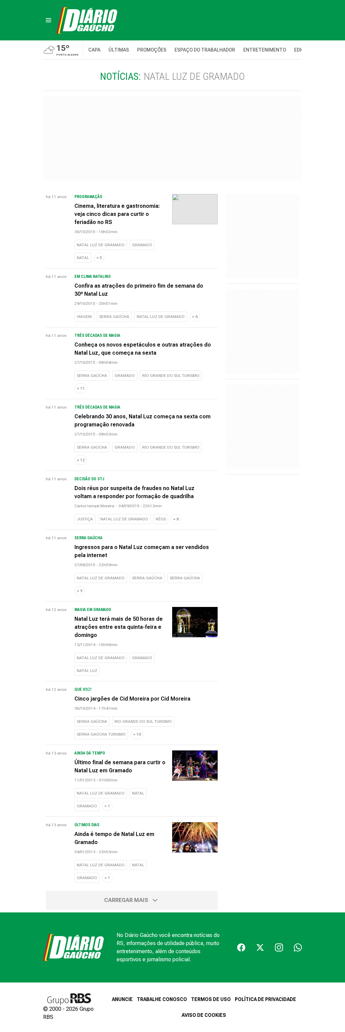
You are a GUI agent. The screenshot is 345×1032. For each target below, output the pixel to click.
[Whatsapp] (298, 947)
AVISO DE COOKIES (204, 1015)
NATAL (83, 257)
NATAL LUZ (87, 670)
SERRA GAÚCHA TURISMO (101, 734)
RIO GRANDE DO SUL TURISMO (170, 375)
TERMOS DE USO (211, 999)
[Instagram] (279, 947)
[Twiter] (260, 947)
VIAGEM (84, 316)
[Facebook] (241, 947)
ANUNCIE (122, 999)
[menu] (48, 20)
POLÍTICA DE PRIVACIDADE (265, 999)
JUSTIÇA (85, 519)
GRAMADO (142, 245)
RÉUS (161, 519)
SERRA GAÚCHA (114, 316)
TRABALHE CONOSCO (162, 999)
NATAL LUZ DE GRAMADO (101, 245)
